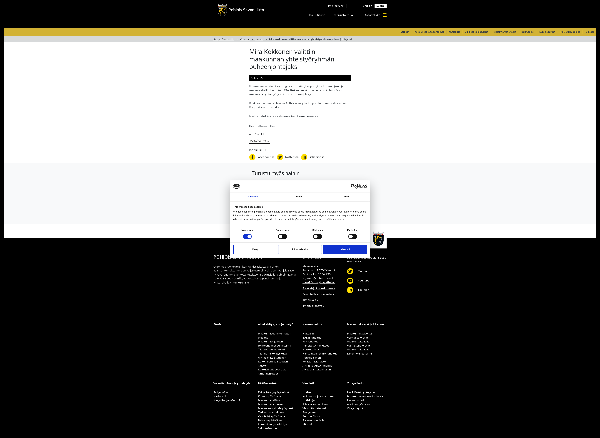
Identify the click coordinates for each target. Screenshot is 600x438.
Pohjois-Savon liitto (223, 39)
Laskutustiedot (357, 400)
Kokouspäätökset (269, 396)
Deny (255, 249)
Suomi (380, 5)
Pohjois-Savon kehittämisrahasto (314, 359)
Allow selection (300, 249)
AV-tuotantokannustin (316, 369)
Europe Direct (547, 31)
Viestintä (245, 39)
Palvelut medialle (570, 31)
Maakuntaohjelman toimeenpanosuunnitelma (274, 343)
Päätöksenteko (268, 383)
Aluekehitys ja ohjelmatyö (275, 324)
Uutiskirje (454, 31)
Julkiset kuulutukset (476, 31)
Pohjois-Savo (221, 392)
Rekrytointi (527, 31)
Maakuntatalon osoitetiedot (365, 396)
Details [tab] (300, 196)
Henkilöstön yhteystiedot (318, 282)
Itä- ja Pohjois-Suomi (226, 400)
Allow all (345, 249)
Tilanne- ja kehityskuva (272, 353)
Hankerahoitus (312, 324)
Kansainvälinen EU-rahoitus (319, 353)
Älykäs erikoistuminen (272, 357)
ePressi (589, 31)
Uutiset (404, 31)
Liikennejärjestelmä (359, 353)
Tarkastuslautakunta (271, 412)
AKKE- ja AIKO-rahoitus (317, 365)
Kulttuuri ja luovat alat (272, 369)
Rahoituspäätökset (270, 420)
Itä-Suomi (219, 396)
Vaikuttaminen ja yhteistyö (231, 383)
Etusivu (218, 324)
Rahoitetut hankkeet (315, 345)
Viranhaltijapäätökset (271, 416)
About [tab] (346, 196)
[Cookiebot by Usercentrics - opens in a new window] (353, 186)
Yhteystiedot (356, 383)
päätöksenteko (259, 140)
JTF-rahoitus (310, 341)
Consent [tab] (253, 196)
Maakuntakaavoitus (359, 333)
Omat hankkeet (268, 373)
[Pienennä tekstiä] (353, 6)
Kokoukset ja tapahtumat (429, 31)
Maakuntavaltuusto (270, 404)
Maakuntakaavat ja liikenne (365, 324)
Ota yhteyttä (355, 408)
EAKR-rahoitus (311, 337)
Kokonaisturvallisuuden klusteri (273, 363)
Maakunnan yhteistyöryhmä (275, 408)
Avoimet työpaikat (359, 404)
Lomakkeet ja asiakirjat (273, 424)
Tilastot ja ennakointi (271, 349)
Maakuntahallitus (269, 400)
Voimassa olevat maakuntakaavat (358, 339)
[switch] (282, 236)
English (367, 5)
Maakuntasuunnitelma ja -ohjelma (274, 335)
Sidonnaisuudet (268, 428)
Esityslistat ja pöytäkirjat (273, 392)
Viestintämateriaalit (504, 31)
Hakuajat (308, 333)
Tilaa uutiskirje (316, 15)
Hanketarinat (310, 349)
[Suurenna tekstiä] (349, 6)
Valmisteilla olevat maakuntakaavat (358, 347)
